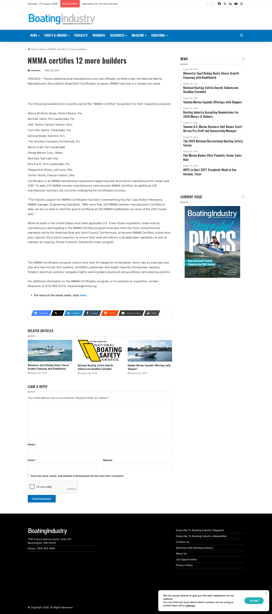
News (43, 49)
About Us (181, 553)
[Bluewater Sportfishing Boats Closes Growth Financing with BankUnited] (50, 350)
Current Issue (191, 196)
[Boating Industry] (62, 19)
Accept (254, 600)
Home (34, 49)
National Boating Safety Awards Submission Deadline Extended (95, 367)
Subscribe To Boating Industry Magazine (200, 530)
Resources (117, 35)
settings (190, 605)
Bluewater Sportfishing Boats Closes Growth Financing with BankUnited (48, 366)
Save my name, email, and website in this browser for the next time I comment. (77, 475)
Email (32, 460)
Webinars (99, 35)
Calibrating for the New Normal (99, 3)
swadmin (35, 70)
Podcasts (81, 35)
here (83, 295)
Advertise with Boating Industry (194, 547)
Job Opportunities (186, 559)
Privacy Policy (184, 565)
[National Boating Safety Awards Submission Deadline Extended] (100, 351)
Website (108, 460)
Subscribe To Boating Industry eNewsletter (201, 536)
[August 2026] (212, 242)
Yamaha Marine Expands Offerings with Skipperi (149, 367)
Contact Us (182, 541)
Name (32, 444)
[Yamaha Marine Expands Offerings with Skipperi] (150, 351)
